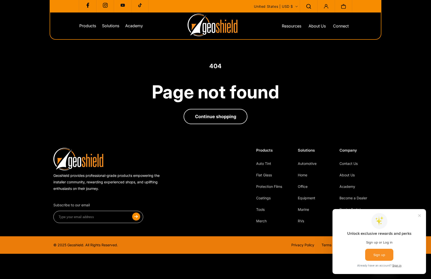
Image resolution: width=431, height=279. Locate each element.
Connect (341, 25)
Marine (303, 209)
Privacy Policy (302, 245)
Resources (291, 25)
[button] (308, 6)
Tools (260, 209)
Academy (347, 186)
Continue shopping (215, 116)
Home (302, 175)
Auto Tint (263, 163)
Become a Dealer (353, 198)
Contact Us (348, 163)
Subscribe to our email (71, 205)
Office (303, 186)
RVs (301, 221)
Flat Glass (264, 175)
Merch (261, 221)
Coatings (263, 198)
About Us (317, 25)
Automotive (307, 163)
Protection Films (269, 186)
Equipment (306, 198)
